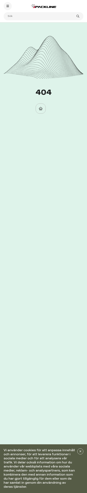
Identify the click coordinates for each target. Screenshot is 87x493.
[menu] (8, 6)
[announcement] (80, 451)
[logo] (43, 6)
